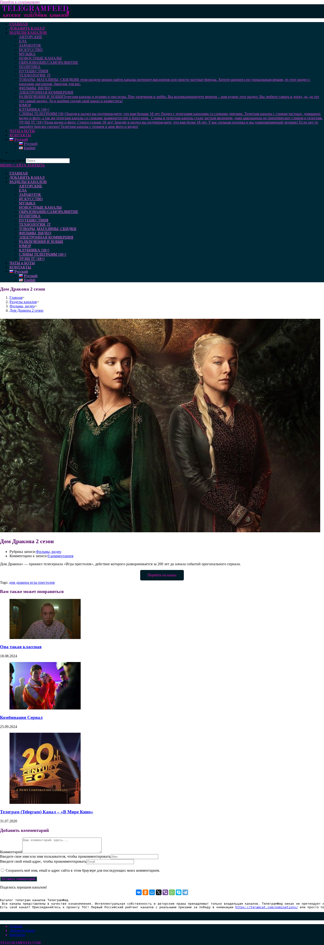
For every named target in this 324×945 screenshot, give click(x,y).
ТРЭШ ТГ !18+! (32, 259)
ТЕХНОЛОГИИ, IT (35, 224)
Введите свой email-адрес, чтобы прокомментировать (43, 861)
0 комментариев (61, 556)
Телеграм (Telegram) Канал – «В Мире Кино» (46, 811)
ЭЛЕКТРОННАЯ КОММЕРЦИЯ (46, 237)
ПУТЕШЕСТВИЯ (33, 220)
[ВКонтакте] (139, 892)
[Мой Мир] (152, 892)
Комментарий (11, 852)
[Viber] (165, 892)
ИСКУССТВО (31, 199)
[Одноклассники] (145, 892)
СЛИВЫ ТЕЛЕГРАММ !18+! (42, 254)
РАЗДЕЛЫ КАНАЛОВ (28, 182)
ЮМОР (25, 246)
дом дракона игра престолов (32, 582)
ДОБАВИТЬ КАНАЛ (27, 178)
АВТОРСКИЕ (30, 186)
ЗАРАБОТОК (30, 195)
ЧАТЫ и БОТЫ (22, 263)
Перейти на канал (162, 575)
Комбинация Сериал (21, 717)
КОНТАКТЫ (20, 267)
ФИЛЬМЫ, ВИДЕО (35, 233)
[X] (159, 892)
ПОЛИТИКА (30, 216)
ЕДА (23, 190)
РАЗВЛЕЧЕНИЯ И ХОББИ (41, 242)
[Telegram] (185, 892)
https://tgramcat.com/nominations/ (266, 907)
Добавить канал (22, 930)
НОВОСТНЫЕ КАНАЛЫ (40, 207)
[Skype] (178, 892)
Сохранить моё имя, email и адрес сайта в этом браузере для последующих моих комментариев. (83, 870)
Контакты (17, 935)
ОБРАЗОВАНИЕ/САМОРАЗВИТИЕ (48, 212)
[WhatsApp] (172, 892)
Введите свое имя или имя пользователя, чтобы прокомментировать (55, 856)
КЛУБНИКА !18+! (34, 250)
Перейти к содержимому (20, 2)
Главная (15, 926)
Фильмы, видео (48, 552)
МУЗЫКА (27, 203)
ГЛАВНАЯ (18, 173)
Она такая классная (21, 646)
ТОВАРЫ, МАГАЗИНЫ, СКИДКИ (47, 229)
